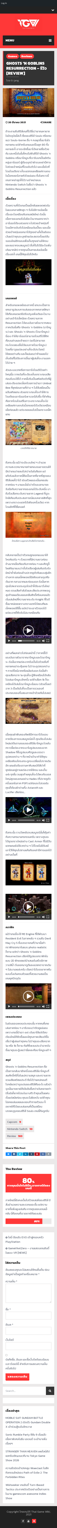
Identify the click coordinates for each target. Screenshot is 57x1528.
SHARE (46, 122)
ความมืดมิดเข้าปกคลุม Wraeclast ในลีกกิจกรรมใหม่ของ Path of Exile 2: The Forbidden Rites (27, 1472)
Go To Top (34, 1521)
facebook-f (23, 1521)
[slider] (26, 641)
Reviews (26, 56)
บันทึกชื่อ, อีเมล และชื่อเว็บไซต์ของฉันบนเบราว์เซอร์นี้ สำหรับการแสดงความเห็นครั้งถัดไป (27, 1363)
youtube (28, 1521)
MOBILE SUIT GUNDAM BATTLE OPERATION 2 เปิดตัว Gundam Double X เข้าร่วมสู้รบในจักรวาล (28, 1422)
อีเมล (9, 1325)
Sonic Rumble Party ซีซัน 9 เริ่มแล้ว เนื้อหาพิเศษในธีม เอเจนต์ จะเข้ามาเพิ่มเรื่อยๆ (26, 1439)
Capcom (14, 1122)
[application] (28, 631)
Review (14, 1136)
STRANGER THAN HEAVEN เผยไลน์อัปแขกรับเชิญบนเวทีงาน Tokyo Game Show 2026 (28, 1455)
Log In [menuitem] (4, 3)
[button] (28, 630)
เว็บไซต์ (10, 1340)
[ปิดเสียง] (43, 640)
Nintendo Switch (20, 1129)
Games (12, 56)
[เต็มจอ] (47, 640)
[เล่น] (9, 640)
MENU (10, 40)
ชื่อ (8, 1309)
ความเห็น (11, 1281)
